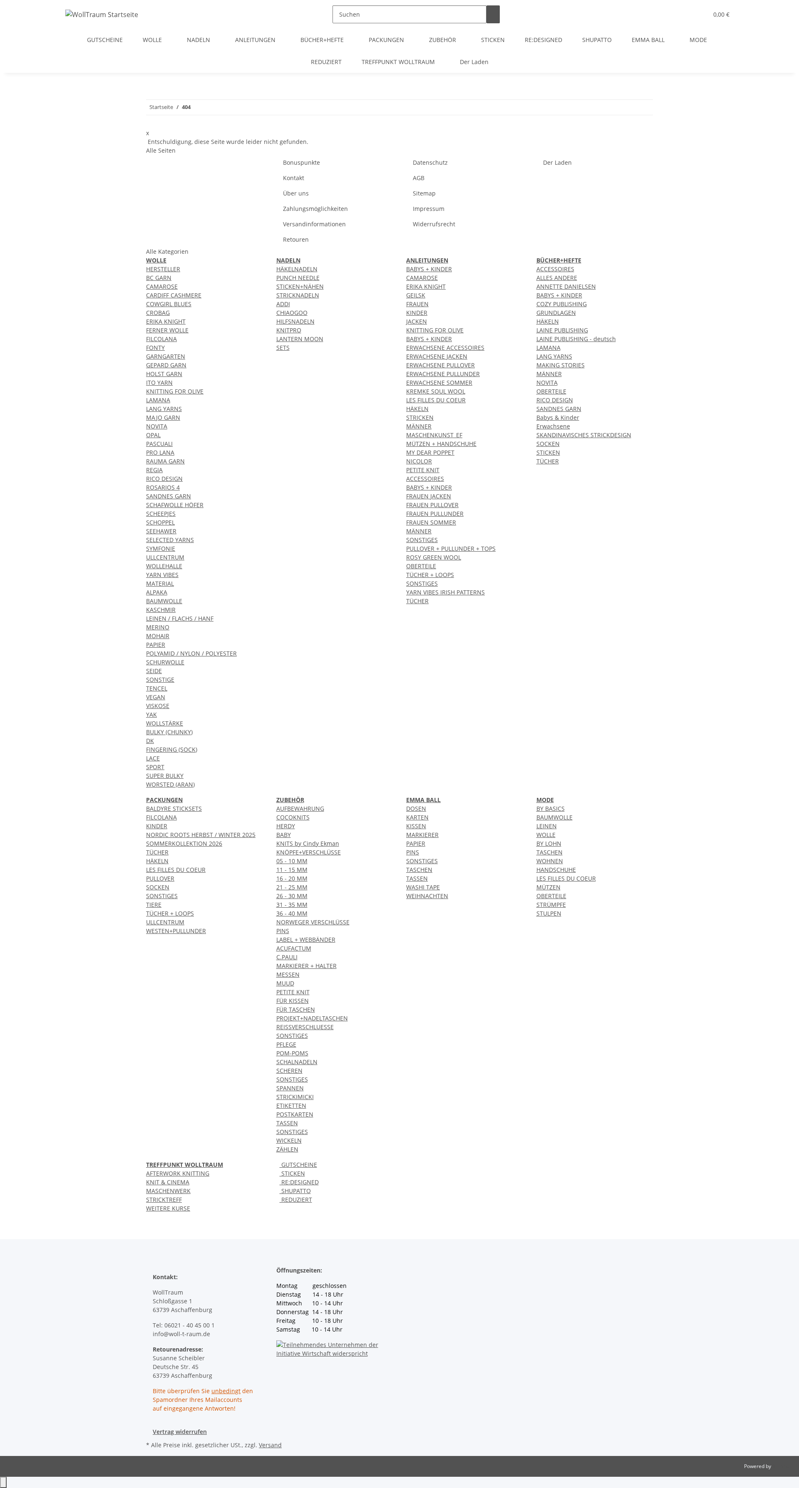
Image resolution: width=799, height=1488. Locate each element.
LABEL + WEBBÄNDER (305, 939)
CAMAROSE (162, 286)
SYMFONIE (160, 548)
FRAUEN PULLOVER (432, 505)
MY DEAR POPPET (430, 452)
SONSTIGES (422, 540)
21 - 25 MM (292, 887)
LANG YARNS (164, 409)
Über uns (296, 193)
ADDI (283, 304)
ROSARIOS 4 (163, 487)
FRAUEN (417, 304)
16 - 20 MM (292, 878)
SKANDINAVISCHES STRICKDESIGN (583, 435)
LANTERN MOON (299, 339)
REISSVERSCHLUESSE (305, 1027)
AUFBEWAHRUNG (300, 808)
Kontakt (293, 178)
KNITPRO (288, 330)
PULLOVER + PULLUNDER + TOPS (451, 548)
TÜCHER (417, 601)
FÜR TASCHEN (295, 1009)
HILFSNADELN (295, 321)
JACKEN (416, 321)
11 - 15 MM (292, 870)
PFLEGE (286, 1044)
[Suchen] (493, 14)
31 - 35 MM (292, 905)
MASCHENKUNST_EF (434, 435)
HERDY (285, 826)
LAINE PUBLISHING (562, 330)
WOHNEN (549, 861)
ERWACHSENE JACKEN (436, 356)
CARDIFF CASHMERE (173, 295)
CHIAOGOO (292, 313)
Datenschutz (430, 162)
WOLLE (546, 835)
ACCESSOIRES (425, 479)
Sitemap (424, 193)
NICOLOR (419, 461)
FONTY (155, 348)
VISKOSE (157, 706)
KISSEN (416, 826)
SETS (283, 348)
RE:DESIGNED (299, 1182)
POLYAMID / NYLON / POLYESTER (191, 653)
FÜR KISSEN (292, 1001)
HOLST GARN (164, 374)
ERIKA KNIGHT (166, 321)
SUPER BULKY (165, 776)
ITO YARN (159, 382)
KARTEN (417, 817)
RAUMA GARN (165, 461)
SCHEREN (289, 1071)
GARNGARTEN (165, 356)
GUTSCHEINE (298, 1165)
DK (150, 741)
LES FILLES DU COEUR (436, 400)
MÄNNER (419, 426)
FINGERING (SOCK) (171, 749)
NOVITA (156, 426)
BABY (283, 835)
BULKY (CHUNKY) (169, 732)
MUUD (285, 983)
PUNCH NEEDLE (298, 278)
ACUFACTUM (293, 948)
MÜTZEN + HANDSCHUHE (441, 444)
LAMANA (158, 400)
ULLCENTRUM (165, 557)
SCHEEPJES (161, 513)
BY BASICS (550, 808)
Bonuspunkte (301, 162)
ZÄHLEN (287, 1149)
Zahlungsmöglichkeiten (315, 209)
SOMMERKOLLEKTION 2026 (184, 843)
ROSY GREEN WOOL (433, 557)
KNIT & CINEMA (167, 1182)
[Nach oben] (3, 1482)
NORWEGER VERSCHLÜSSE (313, 922)
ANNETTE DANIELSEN (566, 286)
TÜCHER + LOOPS (430, 575)
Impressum (428, 209)
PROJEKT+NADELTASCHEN (312, 1018)
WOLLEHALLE (164, 566)
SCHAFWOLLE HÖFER (174, 505)
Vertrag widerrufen (180, 1432)
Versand (270, 1445)
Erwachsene (553, 426)
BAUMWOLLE (164, 601)
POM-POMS (292, 1053)
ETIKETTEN (291, 1105)
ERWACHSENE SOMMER (439, 382)
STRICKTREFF (164, 1199)
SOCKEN (548, 444)
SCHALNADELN (297, 1062)
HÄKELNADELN (297, 269)
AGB (418, 178)
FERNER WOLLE (167, 330)
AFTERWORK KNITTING (177, 1173)
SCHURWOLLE (165, 662)
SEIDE (154, 671)
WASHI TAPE (423, 887)
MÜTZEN (548, 887)
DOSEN (416, 808)
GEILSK (415, 295)
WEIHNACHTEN (427, 896)
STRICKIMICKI (295, 1097)
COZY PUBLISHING (561, 304)
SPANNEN (290, 1088)
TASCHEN (419, 870)
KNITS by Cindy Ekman (307, 843)
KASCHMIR (161, 610)
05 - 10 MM (292, 861)
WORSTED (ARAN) (170, 784)
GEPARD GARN (166, 365)
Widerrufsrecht (434, 224)
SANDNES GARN (168, 496)
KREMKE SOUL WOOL (435, 391)
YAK (151, 714)
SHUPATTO (295, 1191)
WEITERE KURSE (168, 1208)
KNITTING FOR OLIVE (174, 391)
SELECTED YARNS (170, 540)
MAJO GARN (163, 417)
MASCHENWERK (168, 1191)
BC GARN (158, 278)
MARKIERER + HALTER (306, 966)
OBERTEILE (421, 566)
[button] (685, 14)
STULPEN (548, 913)
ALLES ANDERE (556, 278)
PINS (282, 931)
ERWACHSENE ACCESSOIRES (445, 348)
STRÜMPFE (551, 905)
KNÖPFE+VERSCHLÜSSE (308, 852)
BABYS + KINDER (429, 269)
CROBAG (158, 313)
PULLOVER (160, 878)
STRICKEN (420, 417)
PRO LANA (160, 452)
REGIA (154, 470)
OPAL (153, 435)
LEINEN (546, 826)
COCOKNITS (293, 817)
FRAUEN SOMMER (431, 522)
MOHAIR (157, 636)
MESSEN (288, 974)
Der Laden (474, 62)
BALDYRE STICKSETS (174, 808)
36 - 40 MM (292, 913)
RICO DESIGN (164, 479)
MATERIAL (160, 583)
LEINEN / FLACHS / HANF (179, 618)
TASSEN (287, 1123)
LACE (153, 758)
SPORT (155, 767)
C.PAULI (287, 957)
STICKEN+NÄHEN (300, 286)
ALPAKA (156, 592)
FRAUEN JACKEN (428, 496)
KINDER (416, 313)
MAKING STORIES (560, 365)
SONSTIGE (160, 679)
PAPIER (155, 645)
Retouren (296, 239)
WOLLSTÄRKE (164, 723)
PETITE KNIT (422, 470)
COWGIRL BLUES (168, 304)
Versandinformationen (314, 224)
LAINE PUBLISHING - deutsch (576, 339)
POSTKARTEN (294, 1114)
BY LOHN (548, 843)
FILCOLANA (161, 339)
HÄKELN (417, 409)
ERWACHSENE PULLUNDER (443, 374)
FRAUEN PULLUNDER (435, 513)
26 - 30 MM (292, 896)
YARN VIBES (162, 575)
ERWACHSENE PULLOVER (440, 365)
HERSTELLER (163, 269)
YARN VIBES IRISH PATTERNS (445, 592)
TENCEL (156, 688)
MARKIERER (422, 835)
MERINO (157, 627)
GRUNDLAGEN (556, 313)
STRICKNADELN (297, 295)
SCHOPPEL (160, 522)
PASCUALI (159, 444)
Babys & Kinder (557, 417)
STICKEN (548, 452)
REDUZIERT (296, 1199)
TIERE (153, 905)
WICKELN (289, 1140)
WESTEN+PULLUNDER (176, 931)
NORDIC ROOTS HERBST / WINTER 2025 (201, 835)
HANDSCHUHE (556, 870)
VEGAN (155, 697)
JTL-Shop (782, 1466)
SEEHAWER (161, 531)
